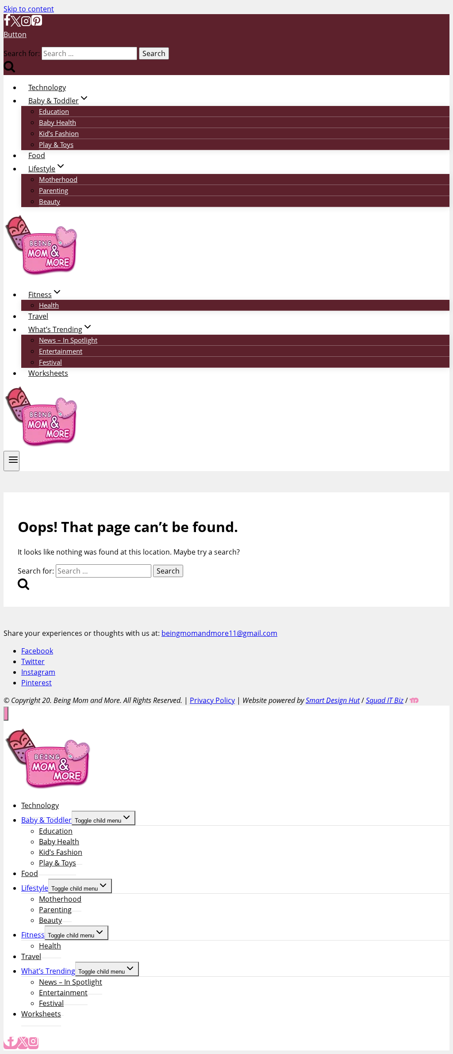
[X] (16, 24)
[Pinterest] (36, 24)
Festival (50, 362)
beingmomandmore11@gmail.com (219, 633)
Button (15, 34)
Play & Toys (56, 144)
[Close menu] (6, 713)
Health (49, 305)
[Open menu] (11, 461)
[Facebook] (7, 24)
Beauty (49, 201)
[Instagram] (26, 24)
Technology (47, 87)
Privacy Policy (212, 700)
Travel (38, 316)
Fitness (33, 935)
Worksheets (48, 373)
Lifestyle (34, 888)
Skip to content (29, 9)
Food (36, 155)
